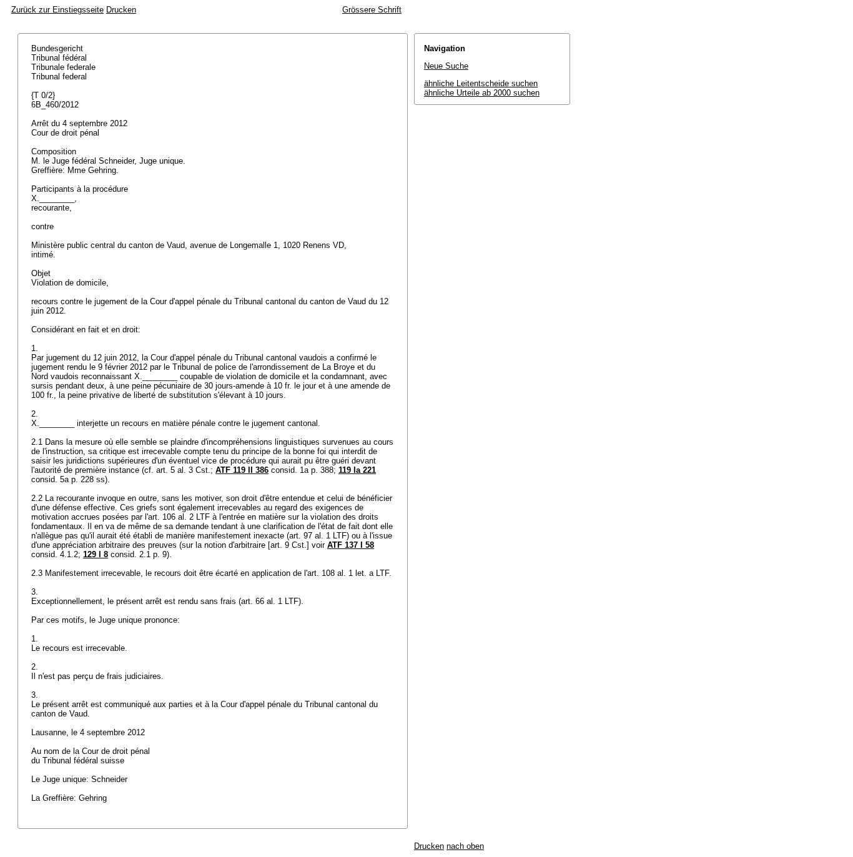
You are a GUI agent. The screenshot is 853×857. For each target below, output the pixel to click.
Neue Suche (446, 66)
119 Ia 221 (357, 470)
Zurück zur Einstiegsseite (57, 9)
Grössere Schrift (372, 9)
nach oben (465, 846)
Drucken (121, 9)
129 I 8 (95, 554)
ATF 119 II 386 (242, 470)
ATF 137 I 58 (350, 545)
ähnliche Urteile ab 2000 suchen (482, 92)
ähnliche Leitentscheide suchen (481, 83)
